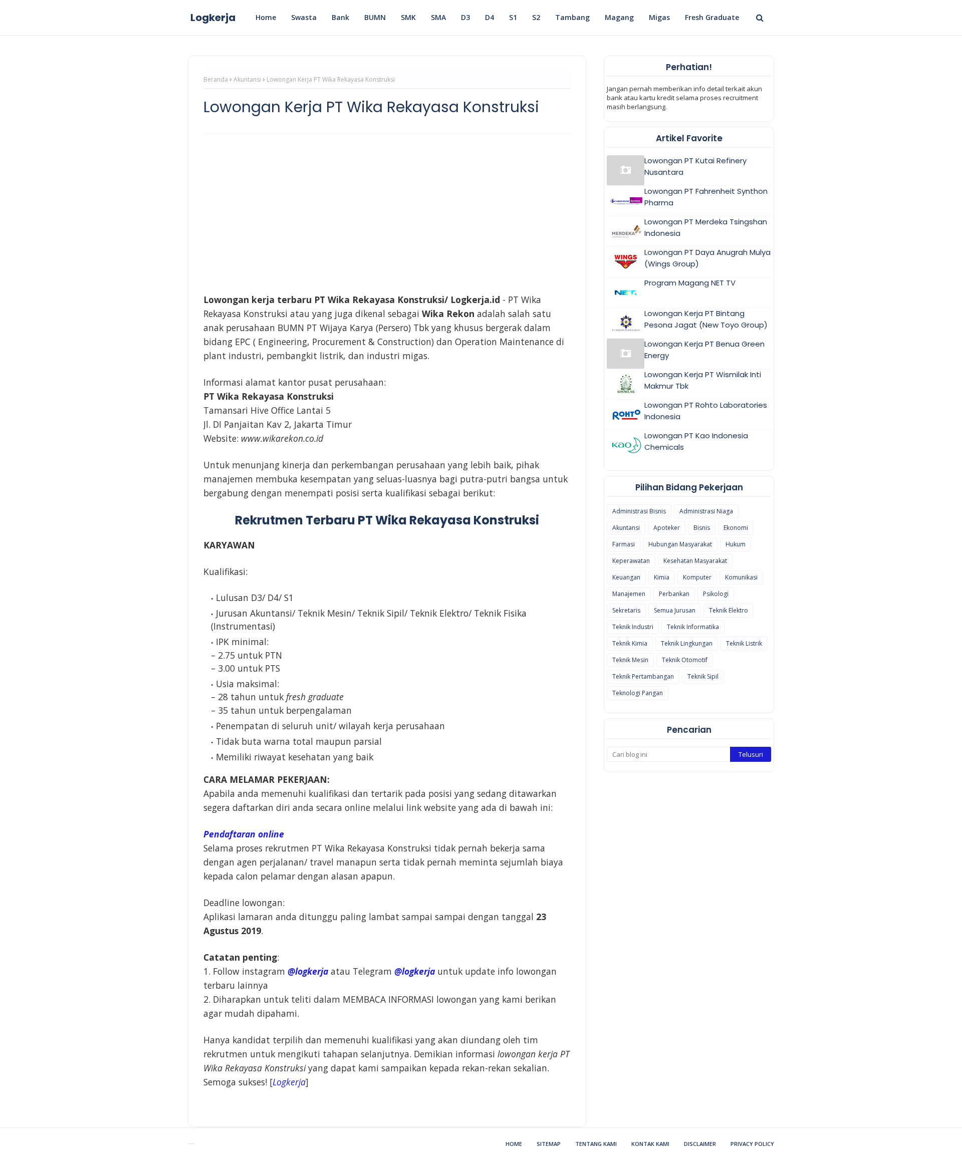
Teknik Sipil (702, 676)
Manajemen (628, 594)
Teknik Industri (632, 627)
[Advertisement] (387, 213)
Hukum (736, 544)
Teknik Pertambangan (643, 676)
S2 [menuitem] (536, 17)
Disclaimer (700, 1143)
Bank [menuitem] (340, 17)
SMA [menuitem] (438, 17)
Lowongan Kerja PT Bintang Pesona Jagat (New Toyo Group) (706, 319)
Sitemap (549, 1143)
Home (514, 1143)
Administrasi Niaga (706, 511)
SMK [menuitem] (408, 17)
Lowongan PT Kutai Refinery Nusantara (695, 166)
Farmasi (623, 544)
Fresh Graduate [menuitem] (712, 17)
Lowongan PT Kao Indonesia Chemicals (696, 441)
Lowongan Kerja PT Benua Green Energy (704, 350)
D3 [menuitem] (465, 17)
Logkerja (212, 18)
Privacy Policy (752, 1143)
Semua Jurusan (674, 610)
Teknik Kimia (629, 643)
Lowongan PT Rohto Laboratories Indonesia (705, 411)
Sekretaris (626, 610)
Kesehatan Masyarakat (695, 560)
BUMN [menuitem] (375, 17)
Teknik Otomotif (684, 660)
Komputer (697, 577)
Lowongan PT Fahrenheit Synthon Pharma (706, 197)
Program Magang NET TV (690, 282)
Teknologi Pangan (637, 693)
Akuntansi (247, 79)
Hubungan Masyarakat (680, 544)
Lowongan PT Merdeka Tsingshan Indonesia (705, 227)
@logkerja (414, 971)
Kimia (661, 577)
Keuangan (626, 577)
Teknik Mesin (630, 660)
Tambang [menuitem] (572, 17)
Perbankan (674, 594)
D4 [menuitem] (489, 17)
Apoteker (666, 527)
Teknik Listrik (744, 643)
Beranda (215, 79)
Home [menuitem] (266, 17)
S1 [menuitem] (513, 17)
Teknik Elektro (728, 610)
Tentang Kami (596, 1143)
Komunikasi (741, 577)
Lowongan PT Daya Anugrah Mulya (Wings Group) (707, 258)
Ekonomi (736, 527)
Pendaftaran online (243, 834)
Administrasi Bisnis (639, 511)
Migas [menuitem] (659, 17)
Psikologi (716, 594)
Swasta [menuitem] (304, 17)
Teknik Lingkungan (686, 643)
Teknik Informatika (693, 627)
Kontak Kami (650, 1143)
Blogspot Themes (190, 1143)
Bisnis (701, 527)
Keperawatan (631, 560)
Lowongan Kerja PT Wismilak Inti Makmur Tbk (702, 380)
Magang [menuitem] (619, 17)
